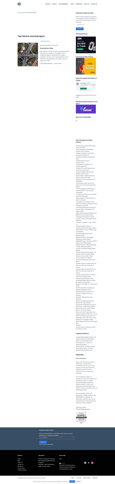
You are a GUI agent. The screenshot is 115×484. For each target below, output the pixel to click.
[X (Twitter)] (88, 463)
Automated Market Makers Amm (84, 278)
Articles (48, 4)
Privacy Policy (21, 468)
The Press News (54, 45)
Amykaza (43, 478)
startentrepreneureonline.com (81, 417)
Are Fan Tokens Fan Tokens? (83, 258)
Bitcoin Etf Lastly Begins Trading (84, 319)
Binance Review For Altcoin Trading (85, 308)
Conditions (94, 477)
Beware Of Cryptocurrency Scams (85, 301)
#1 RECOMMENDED (63, 4)
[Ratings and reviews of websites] (85, 409)
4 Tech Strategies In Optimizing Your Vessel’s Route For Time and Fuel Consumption (85, 190)
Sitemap (73, 477)
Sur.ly (83, 420)
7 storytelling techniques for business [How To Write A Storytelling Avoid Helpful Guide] (86, 209)
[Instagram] (92, 463)
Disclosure (78, 477)
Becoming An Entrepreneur (83, 282)
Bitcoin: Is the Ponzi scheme (83, 310)
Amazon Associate (86, 388)
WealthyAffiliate (80, 397)
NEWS (72, 4)
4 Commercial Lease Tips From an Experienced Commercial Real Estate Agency (86, 185)
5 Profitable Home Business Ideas (85, 202)
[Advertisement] (45, 24)
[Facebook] (85, 463)
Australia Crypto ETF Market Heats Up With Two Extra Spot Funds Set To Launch (86, 265)
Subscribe (79, 29)
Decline (78, 481)
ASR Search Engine (81, 407)
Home (19, 12)
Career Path (79, 4)
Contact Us (94, 4)
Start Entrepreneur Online (33, 478)
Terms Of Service (87, 477)
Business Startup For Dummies (46, 458)
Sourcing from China (46, 48)
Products (78, 325)
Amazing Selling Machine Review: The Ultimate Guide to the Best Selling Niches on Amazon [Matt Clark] (86, 254)
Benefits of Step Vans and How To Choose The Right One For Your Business (85, 293)
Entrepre (48, 45)
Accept (72, 481)
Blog (19, 460)
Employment (43, 45)
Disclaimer (20, 466)
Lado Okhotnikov (45, 41)
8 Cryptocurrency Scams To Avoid (85, 216)
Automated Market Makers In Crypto (85, 280)
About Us (86, 4)
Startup (54, 4)
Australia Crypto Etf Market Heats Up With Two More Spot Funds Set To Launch (86, 270)
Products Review (22, 470)
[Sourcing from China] (28, 54)
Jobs (60, 458)
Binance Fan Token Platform (83, 302)
